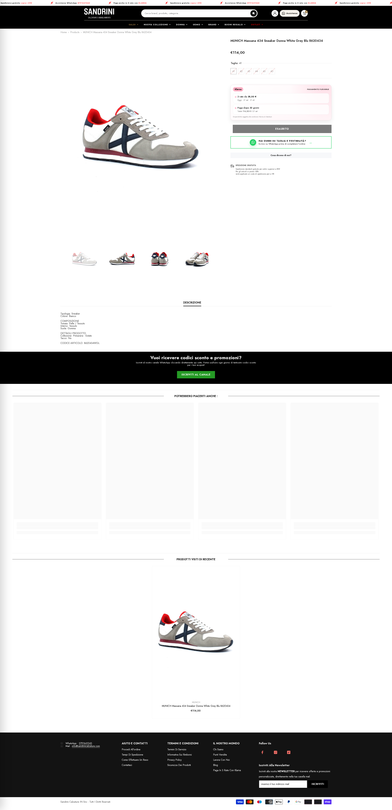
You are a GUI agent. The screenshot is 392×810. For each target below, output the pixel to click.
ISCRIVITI (318, 784)
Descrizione (192, 303)
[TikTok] (288, 752)
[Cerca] (253, 13)
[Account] (274, 13)
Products (74, 32)
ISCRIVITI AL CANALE (195, 374)
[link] (57, 527)
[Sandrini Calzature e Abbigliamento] (99, 13)
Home (63, 32)
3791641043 (85, 743)
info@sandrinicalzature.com (86, 746)
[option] (140, 137)
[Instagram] (275, 752)
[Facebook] (262, 752)
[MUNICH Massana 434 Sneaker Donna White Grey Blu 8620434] (196, 631)
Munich (196, 702)
